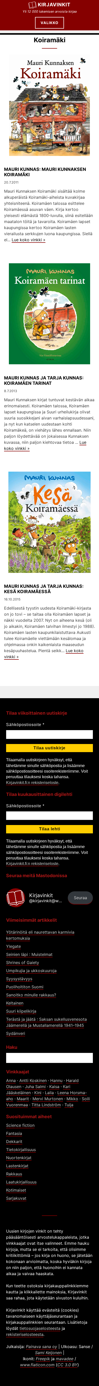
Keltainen (14, 1003)
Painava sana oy (41, 1346)
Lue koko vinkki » (28, 239)
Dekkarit (14, 1141)
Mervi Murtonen (47, 1098)
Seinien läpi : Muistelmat (29, 954)
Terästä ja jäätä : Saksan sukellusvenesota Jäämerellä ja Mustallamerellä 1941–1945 (46, 1022)
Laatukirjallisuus (21, 1181)
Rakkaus (14, 1173)
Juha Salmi (35, 1086)
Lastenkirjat (17, 1165)
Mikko (72, 1098)
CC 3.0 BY (67, 1364)
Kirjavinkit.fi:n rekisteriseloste (32, 782)
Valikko (49, 23)
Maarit (23, 1098)
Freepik (43, 1358)
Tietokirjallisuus (21, 1149)
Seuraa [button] (80, 897)
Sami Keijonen (48, 1352)
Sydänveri (15, 1033)
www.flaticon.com (37, 1364)
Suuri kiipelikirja (21, 1011)
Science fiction (20, 1125)
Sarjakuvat (16, 1198)
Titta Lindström (46, 1104)
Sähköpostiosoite (25, 724)
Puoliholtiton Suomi (24, 986)
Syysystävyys (19, 978)
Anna (11, 1080)
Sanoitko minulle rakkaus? (31, 994)
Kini (37, 1092)
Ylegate (13, 946)
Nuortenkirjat (18, 1157)
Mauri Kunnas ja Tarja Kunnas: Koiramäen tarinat (44, 380)
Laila (49, 1092)
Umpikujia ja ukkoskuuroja (31, 970)
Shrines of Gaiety (22, 962)
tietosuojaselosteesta (40, 1328)
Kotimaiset (16, 1190)
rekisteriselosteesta (24, 1334)
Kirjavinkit (54, 5)
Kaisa (54, 1086)
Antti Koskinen (33, 1080)
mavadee (64, 1358)
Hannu (56, 1080)
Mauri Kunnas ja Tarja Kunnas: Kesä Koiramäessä (44, 589)
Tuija (68, 1104)
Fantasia (14, 1133)
